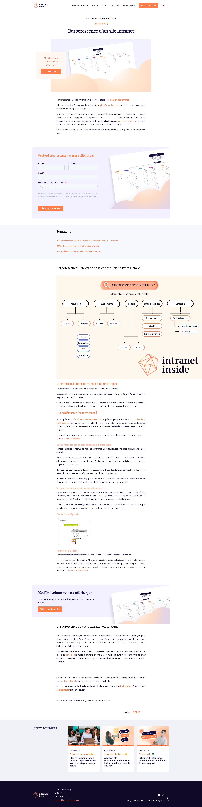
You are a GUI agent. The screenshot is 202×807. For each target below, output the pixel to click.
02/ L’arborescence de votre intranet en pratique (77, 246)
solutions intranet (126, 121)
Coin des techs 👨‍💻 (146, 754)
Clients (95, 5)
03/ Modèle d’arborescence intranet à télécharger (78, 251)
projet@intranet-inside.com (67, 800)
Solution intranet (79, 5)
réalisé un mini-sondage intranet (87, 419)
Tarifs (105, 5)
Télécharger (51, 71)
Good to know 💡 (101, 24)
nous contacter (63, 690)
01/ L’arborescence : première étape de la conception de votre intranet (87, 241)
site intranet (125, 686)
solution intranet (68, 681)
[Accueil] (40, 5)
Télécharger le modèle (50, 609)
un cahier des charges (70, 438)
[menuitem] (163, 5)
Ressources (128, 5)
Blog (128, 800)
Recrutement (139, 800)
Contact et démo (148, 5)
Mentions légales (156, 800)
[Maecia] (168, 798)
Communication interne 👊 (81, 754)
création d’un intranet (119, 100)
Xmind (69, 655)
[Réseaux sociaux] (159, 795)
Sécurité (115, 5)
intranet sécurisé (80, 570)
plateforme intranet (109, 105)
